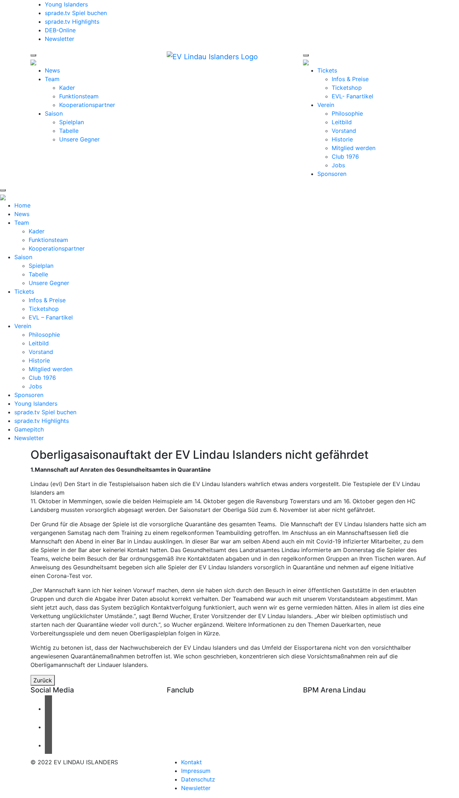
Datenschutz (198, 779)
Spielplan (71, 122)
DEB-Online (60, 30)
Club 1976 (345, 156)
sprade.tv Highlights (72, 21)
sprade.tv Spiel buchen (76, 13)
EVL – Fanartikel (51, 317)
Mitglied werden (353, 147)
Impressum (195, 770)
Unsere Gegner (79, 139)
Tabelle (69, 130)
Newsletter (59, 38)
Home (22, 205)
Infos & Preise (350, 79)
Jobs (338, 165)
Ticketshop (347, 87)
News (52, 70)
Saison (54, 113)
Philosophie (347, 113)
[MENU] (33, 55)
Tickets (327, 70)
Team (52, 79)
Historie (342, 139)
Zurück (42, 680)
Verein (325, 104)
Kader (67, 87)
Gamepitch (29, 429)
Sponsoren (331, 173)
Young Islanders (66, 4)
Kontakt (191, 762)
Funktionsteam (79, 96)
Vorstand (344, 130)
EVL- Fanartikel (352, 96)
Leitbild (342, 122)
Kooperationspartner (87, 104)
